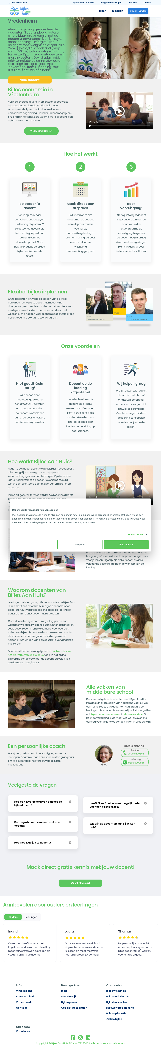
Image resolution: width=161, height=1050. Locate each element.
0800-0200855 (19, 2)
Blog (64, 991)
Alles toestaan (126, 544)
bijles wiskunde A (133, 714)
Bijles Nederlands (117, 996)
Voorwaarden (25, 1002)
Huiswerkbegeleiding (120, 1008)
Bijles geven (69, 1002)
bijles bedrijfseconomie (105, 714)
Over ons (132, 2)
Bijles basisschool (117, 1002)
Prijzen (102, 11)
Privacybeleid (25, 996)
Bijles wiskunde (116, 991)
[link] (20, 10)
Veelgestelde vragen (110, 2)
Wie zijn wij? (68, 996)
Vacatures (23, 1031)
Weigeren (80, 544)
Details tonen (135, 534)
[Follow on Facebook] (73, 1038)
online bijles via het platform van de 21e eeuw (39, 653)
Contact (147, 2)
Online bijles (114, 1019)
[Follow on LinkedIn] (88, 1038)
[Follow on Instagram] (80, 1038)
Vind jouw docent (41, 131)
